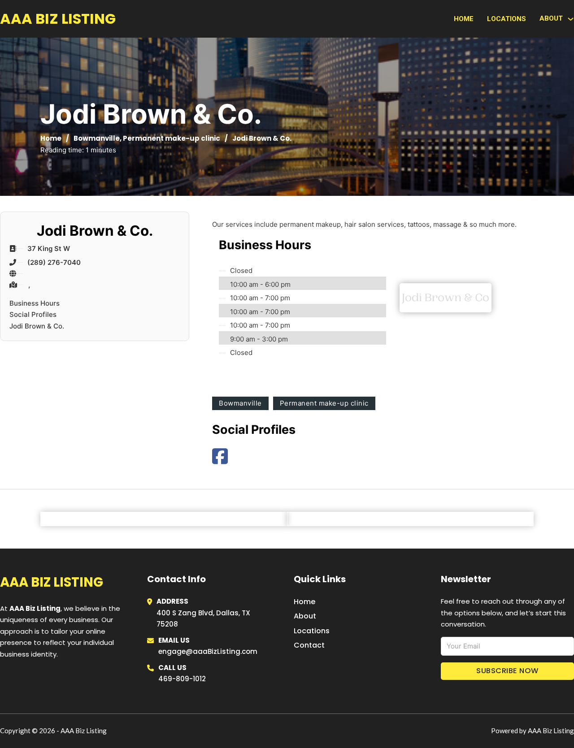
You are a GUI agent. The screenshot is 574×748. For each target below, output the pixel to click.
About (305, 616)
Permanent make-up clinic (171, 138)
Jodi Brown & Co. (36, 326)
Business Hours (34, 303)
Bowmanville (97, 138)
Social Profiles (33, 314)
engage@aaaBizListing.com (207, 651)
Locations (506, 19)
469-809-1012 (182, 678)
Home (464, 19)
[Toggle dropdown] (570, 19)
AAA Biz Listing (58, 19)
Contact (309, 645)
